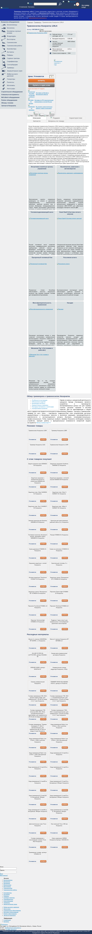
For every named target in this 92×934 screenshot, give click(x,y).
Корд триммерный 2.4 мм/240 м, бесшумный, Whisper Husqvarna (59, 811)
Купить (41, 81)
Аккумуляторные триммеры (40, 405)
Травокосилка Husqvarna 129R (59, 444)
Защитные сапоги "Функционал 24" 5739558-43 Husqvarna (59, 578)
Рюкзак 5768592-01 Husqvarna (59, 535)
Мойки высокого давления (11, 907)
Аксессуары (7, 909)
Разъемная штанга (70, 257)
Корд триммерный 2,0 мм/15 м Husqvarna (59, 753)
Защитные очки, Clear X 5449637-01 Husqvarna (59, 493)
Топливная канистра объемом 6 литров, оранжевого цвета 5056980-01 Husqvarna (37, 536)
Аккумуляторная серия (10, 904)
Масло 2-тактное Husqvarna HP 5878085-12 (59, 639)
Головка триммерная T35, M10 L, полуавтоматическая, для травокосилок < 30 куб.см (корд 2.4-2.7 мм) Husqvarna (59, 698)
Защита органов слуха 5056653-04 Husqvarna (37, 464)
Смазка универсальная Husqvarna (38, 682)
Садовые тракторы (9, 897)
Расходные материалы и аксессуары (43, 406)
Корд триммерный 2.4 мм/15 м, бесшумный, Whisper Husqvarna (59, 796)
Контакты (31, 7)
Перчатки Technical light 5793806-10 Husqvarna (38, 620)
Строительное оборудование (12, 910)
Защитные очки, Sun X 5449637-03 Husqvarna (37, 507)
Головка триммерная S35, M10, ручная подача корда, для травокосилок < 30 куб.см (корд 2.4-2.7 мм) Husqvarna (37, 698)
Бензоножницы (8, 880)
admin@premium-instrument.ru (38, 18)
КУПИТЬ (43, 439)
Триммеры (37, 22)
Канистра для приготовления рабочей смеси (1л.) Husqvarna (59, 521)
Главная (30, 22)
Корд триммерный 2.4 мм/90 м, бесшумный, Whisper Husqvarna (37, 810)
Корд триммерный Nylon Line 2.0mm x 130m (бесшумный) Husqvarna (37, 754)
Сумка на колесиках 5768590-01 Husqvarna (59, 549)
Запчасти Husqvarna (10, 915)
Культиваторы (8, 893)
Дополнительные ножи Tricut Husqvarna (37, 824)
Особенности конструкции (39, 400)
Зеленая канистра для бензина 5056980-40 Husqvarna (37, 521)
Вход (1, 874)
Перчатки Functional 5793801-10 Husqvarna (37, 606)
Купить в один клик (41, 85)
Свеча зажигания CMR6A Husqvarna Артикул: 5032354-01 (59, 839)
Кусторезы (7, 894)
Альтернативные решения (39, 408)
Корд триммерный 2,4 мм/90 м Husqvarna (38, 782)
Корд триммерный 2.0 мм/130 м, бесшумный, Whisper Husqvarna (38, 797)
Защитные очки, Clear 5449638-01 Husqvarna (37, 493)
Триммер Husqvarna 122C (37, 444)
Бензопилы (7, 881)
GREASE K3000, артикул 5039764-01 (37, 668)
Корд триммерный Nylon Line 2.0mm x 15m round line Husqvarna (59, 726)
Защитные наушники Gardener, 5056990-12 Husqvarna (59, 464)
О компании (23, 7)
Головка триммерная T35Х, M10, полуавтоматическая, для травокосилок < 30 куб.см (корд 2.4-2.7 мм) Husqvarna (59, 712)
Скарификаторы (8, 899)
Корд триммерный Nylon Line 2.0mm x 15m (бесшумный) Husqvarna (59, 740)
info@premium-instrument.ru (13, 927)
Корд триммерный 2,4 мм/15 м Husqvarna (59, 767)
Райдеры (6, 896)
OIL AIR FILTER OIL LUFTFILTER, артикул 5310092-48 (37, 655)
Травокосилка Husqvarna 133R (38, 430)
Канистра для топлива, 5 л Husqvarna (59, 564)
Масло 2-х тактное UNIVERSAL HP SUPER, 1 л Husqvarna (38, 639)
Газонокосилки (8, 888)
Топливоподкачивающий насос (42, 212)
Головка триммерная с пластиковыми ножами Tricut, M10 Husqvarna (37, 839)
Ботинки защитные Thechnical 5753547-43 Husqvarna (38, 578)
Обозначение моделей (38, 402)
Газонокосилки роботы (10, 890)
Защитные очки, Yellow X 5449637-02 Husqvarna (59, 507)
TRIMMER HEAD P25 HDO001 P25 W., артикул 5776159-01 (59, 682)
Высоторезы (7, 886)
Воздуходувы (7, 885)
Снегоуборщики (8, 901)
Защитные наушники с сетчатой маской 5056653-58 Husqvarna (59, 478)
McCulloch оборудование (11, 912)
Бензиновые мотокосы (38, 403)
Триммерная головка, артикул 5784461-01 (38, 853)
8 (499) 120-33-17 (11, 929)
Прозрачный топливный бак (42, 257)
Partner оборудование (10, 913)
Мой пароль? (4, 875)
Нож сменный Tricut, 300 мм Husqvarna (59, 824)
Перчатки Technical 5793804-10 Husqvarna (59, 606)
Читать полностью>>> (43, 422)
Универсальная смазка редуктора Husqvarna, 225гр (59, 668)
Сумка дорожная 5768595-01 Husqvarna (37, 549)
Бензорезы (7, 883)
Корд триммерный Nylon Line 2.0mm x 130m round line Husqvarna (37, 740)
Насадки (70, 303)
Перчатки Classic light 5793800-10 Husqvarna (59, 592)
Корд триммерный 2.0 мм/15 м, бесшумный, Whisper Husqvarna (59, 782)
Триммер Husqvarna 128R (59, 430)
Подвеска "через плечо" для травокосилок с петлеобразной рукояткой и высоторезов (59, 621)
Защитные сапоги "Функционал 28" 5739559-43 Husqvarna (37, 592)
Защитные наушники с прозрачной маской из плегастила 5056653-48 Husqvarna (38, 480)
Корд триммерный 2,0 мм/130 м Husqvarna (37, 767)
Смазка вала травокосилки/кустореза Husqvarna (59, 654)
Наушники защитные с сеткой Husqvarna (37, 564)
